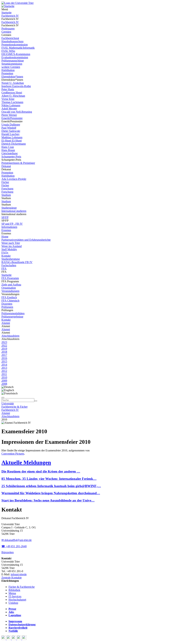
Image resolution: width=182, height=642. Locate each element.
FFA (4, 268)
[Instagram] (19, 638)
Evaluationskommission (14, 57)
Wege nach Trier (10, 242)
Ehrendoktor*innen (12, 76)
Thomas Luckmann (12, 102)
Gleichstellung (9, 153)
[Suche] (2, 397)
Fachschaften (8, 265)
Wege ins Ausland (11, 246)
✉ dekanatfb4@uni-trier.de (16, 540)
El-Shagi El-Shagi (11, 140)
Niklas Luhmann (10, 105)
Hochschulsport (17, 599)
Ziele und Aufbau (11, 284)
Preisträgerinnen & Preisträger (18, 162)
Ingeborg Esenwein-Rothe (16, 86)
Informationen (9, 226)
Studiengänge (9, 207)
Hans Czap (7, 146)
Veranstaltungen (10, 290)
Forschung (7, 188)
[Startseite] (17, 2)
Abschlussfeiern (10, 335)
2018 (4, 351)
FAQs (4, 252)
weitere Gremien (10, 66)
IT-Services (15, 596)
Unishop (13, 602)
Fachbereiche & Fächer (14, 406)
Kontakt (5, 255)
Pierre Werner (9, 114)
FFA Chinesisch (10, 300)
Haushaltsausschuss (12, 41)
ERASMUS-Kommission (15, 54)
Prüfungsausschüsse (12, 60)
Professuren (8, 28)
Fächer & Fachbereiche (22, 586)
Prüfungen (7, 306)
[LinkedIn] (24, 638)
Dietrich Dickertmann (13, 143)
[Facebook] (4, 638)
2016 (4, 358)
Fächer (5, 182)
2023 (4, 342)
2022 (4, 345)
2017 (4, 354)
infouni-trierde (19, 574)
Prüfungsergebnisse (12, 316)
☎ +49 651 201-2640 (14, 546)
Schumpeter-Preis (11, 156)
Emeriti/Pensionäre (12, 118)
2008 (4, 383)
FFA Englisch (9, 297)
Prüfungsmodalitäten (13, 313)
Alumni (5, 322)
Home (4, 236)
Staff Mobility (9, 249)
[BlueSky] (9, 638)
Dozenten (6, 303)
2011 (4, 374)
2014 (4, 364)
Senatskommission (11, 63)
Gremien (6, 31)
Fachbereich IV (10, 15)
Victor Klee (7, 98)
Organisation (8, 287)
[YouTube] (14, 638)
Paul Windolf (8, 127)
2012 (4, 370)
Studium (6, 194)
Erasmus (6, 230)
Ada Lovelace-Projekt (13, 178)
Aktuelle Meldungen (26, 462)
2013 (4, 367)
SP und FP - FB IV (12, 223)
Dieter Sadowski (10, 130)
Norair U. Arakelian (12, 82)
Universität (7, 403)
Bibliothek (14, 590)
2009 (4, 380)
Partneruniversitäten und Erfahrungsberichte (26, 239)
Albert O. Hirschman (13, 95)
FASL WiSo (8, 50)
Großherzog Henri (11, 92)
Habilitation (8, 70)
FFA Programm (10, 278)
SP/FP (5, 217)
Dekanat (6, 166)
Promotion (7, 73)
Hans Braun (8, 150)
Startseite (6, 12)
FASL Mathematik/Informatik (18, 47)
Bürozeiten (7, 552)
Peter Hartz (7, 89)
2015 (4, 361)
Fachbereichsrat (10, 38)
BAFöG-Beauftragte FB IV (17, 262)
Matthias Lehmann (11, 137)
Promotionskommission (14, 44)
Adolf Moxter (9, 108)
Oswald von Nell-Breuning (16, 111)
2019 (4, 348)
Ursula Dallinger (10, 124)
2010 (4, 377)
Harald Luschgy (10, 134)
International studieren (13, 210)
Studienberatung (10, 258)
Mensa (12, 593)
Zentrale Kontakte (11, 577)
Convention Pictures (12, 453)
